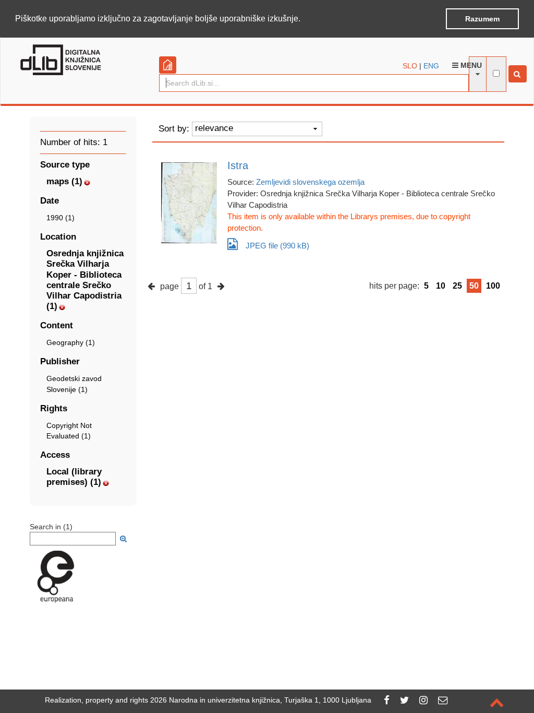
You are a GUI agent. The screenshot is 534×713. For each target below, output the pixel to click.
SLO (410, 66)
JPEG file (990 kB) (277, 245)
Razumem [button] (482, 19)
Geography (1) (70, 342)
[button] (304, 19)
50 (474, 285)
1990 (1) (60, 217)
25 (457, 285)
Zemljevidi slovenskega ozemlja (310, 181)
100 (493, 285)
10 (440, 285)
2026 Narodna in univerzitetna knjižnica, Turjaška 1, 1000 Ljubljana (260, 700)
